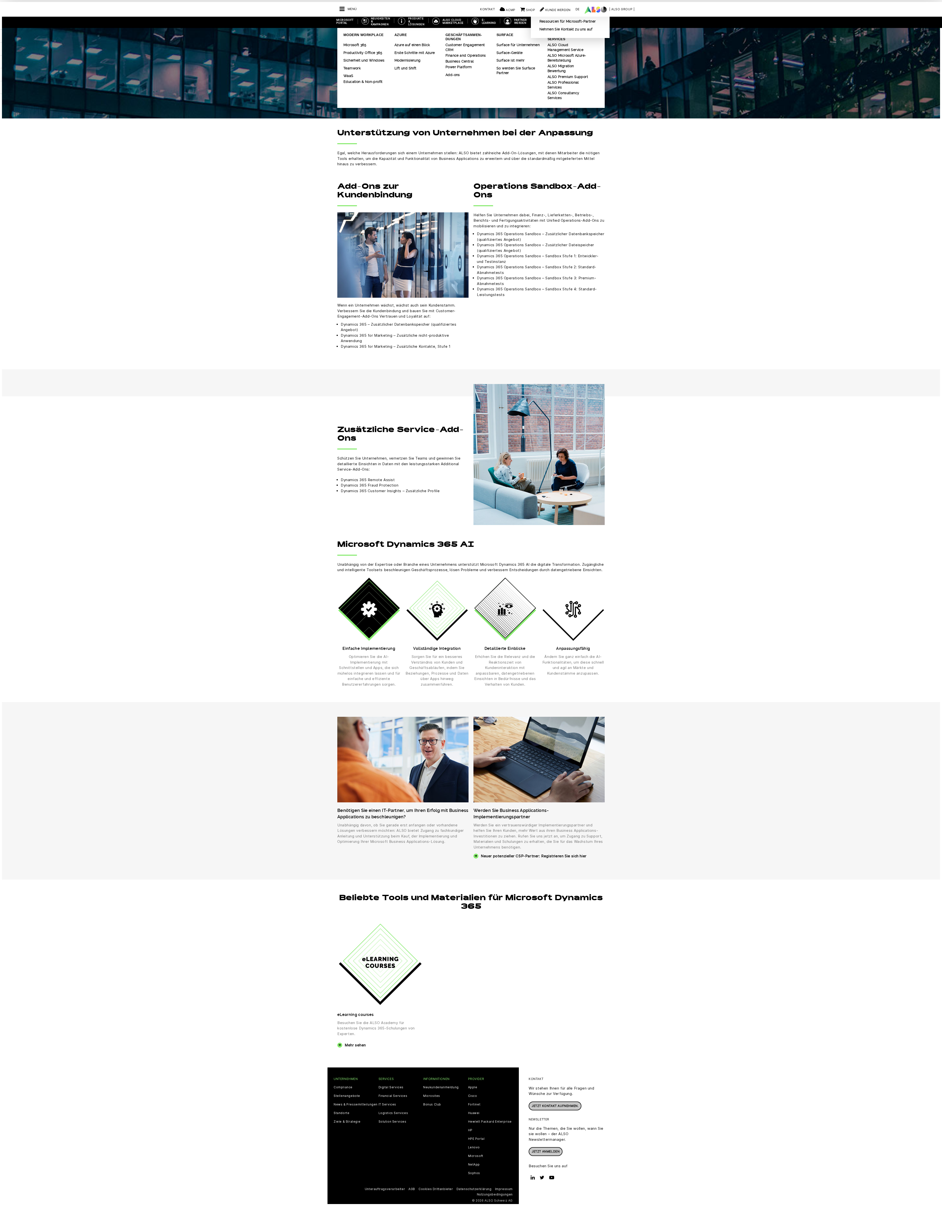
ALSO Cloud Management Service (565, 47)
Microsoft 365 (354, 45)
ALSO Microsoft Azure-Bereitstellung (567, 57)
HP (470, 1130)
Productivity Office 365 (362, 53)
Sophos (474, 1173)
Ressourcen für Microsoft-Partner (567, 21)
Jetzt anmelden (546, 1151)
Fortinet (474, 1104)
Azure (400, 35)
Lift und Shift (405, 68)
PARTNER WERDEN (520, 21)
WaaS (348, 76)
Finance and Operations (465, 55)
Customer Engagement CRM (465, 47)
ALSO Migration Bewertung (561, 68)
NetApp (474, 1164)
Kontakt (487, 9)
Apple (472, 1087)
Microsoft (475, 1156)
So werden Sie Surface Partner (516, 70)
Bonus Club (432, 1104)
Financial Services (393, 1096)
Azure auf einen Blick (412, 45)
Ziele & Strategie (347, 1121)
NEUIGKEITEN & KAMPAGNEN (380, 21)
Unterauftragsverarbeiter (385, 1189)
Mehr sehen (355, 1045)
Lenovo (474, 1147)
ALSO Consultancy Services (563, 95)
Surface (505, 35)
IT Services (387, 1104)
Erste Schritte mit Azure (414, 53)
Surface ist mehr (510, 60)
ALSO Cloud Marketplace (453, 21)
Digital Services (391, 1087)
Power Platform (458, 67)
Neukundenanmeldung (441, 1087)
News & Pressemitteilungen (356, 1104)
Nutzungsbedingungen (495, 1194)
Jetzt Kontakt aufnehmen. (555, 1106)
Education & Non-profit (363, 82)
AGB (411, 1189)
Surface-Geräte (510, 53)
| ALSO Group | (622, 9)
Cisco (472, 1096)
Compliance (343, 1087)
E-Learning (489, 21)
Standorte (341, 1113)
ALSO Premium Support (568, 77)
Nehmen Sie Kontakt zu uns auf (566, 29)
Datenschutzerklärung (474, 1189)
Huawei (474, 1113)
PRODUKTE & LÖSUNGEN (416, 21)
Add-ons (452, 75)
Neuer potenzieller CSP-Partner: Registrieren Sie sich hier (534, 856)
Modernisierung (407, 60)
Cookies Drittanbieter (436, 1189)
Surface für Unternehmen (518, 45)
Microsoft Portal (345, 21)
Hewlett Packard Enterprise (490, 1121)
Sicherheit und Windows (364, 60)
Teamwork (352, 68)
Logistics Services (393, 1113)
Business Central (459, 61)
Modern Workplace (363, 35)
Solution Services (392, 1121)
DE (578, 9)
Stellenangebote (347, 1096)
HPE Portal (476, 1139)
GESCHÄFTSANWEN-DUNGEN (463, 37)
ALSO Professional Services (563, 84)
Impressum (504, 1189)
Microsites (431, 1096)
